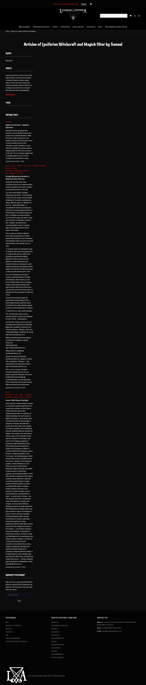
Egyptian (54, 641)
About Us (9, 629)
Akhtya (8, 166)
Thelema (54, 651)
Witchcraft (28, 397)
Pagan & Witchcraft (57, 638)
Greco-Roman (55, 648)
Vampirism (54, 629)
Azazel (13, 166)
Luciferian (9, 122)
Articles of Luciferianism (14, 625)
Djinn (25, 166)
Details (83, 4)
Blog (7, 622)
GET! (19, 601)
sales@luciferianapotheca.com (112, 631)
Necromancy (55, 635)
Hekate (21, 395)
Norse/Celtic (55, 632)
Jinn (29, 166)
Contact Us (9, 632)
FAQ (7, 635)
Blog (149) (9, 61)
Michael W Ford (18, 397)
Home (7, 31)
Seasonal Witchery (57, 654)
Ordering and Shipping (13, 638)
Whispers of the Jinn (16, 173)
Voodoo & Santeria (57, 657)
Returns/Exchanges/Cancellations (17, 641)
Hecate (16, 395)
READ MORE (10, 95)
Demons (19, 166)
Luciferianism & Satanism (59, 625)
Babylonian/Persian (57, 645)
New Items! (55, 622)
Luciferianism (18, 171)
